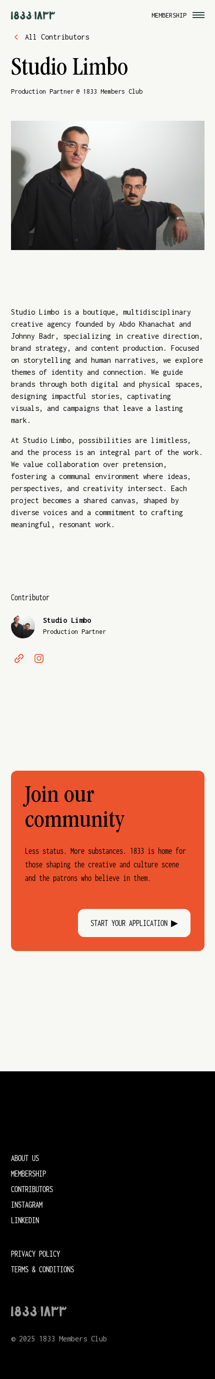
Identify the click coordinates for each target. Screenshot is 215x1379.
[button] (196, 15)
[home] (33, 15)
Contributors (32, 1189)
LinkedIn (25, 1220)
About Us (25, 1158)
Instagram (26, 1204)
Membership (169, 15)
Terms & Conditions (42, 1269)
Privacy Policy (35, 1253)
